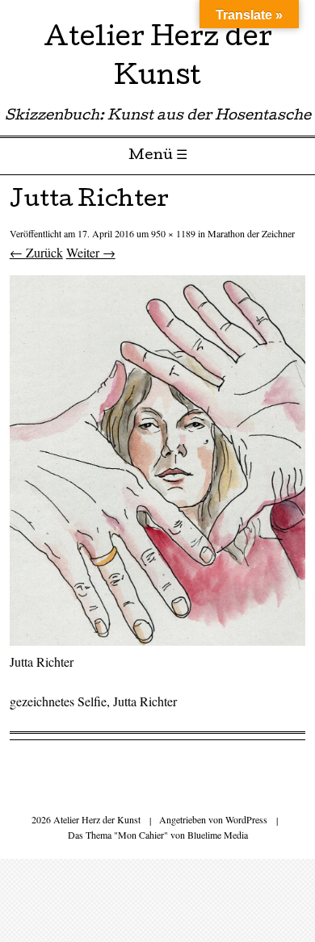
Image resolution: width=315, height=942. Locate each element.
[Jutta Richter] (158, 640)
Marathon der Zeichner (251, 233)
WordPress (246, 819)
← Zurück (36, 252)
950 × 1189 (173, 233)
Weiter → (91, 252)
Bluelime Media (217, 834)
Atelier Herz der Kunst (158, 59)
